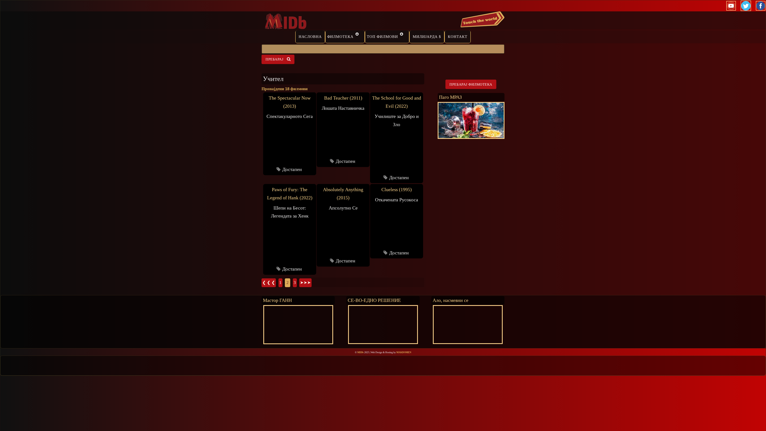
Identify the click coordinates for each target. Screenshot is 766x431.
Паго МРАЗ (450, 97)
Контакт (457, 37)
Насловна (310, 37)
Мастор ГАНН (277, 300)
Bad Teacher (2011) (343, 98)
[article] (290, 133)
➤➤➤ (305, 282)
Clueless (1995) (396, 189)
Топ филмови (382, 37)
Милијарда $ (427, 37)
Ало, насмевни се (450, 300)
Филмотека (340, 37)
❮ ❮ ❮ (268, 282)
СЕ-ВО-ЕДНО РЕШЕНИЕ (374, 300)
